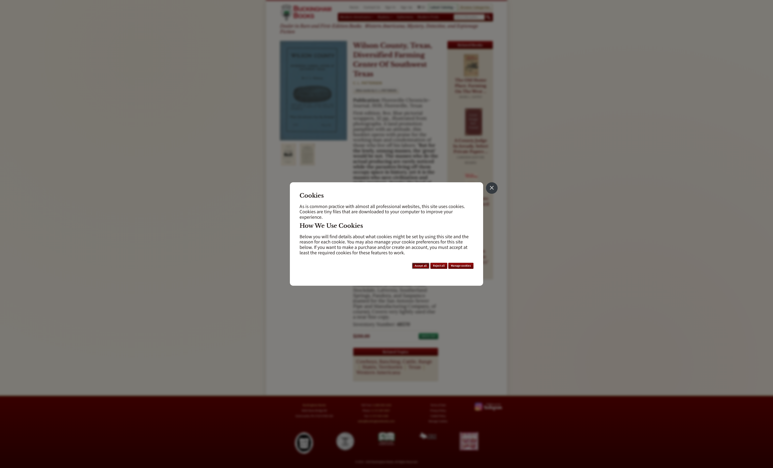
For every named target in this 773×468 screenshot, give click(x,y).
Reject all (439, 266)
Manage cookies (461, 266)
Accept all (421, 266)
